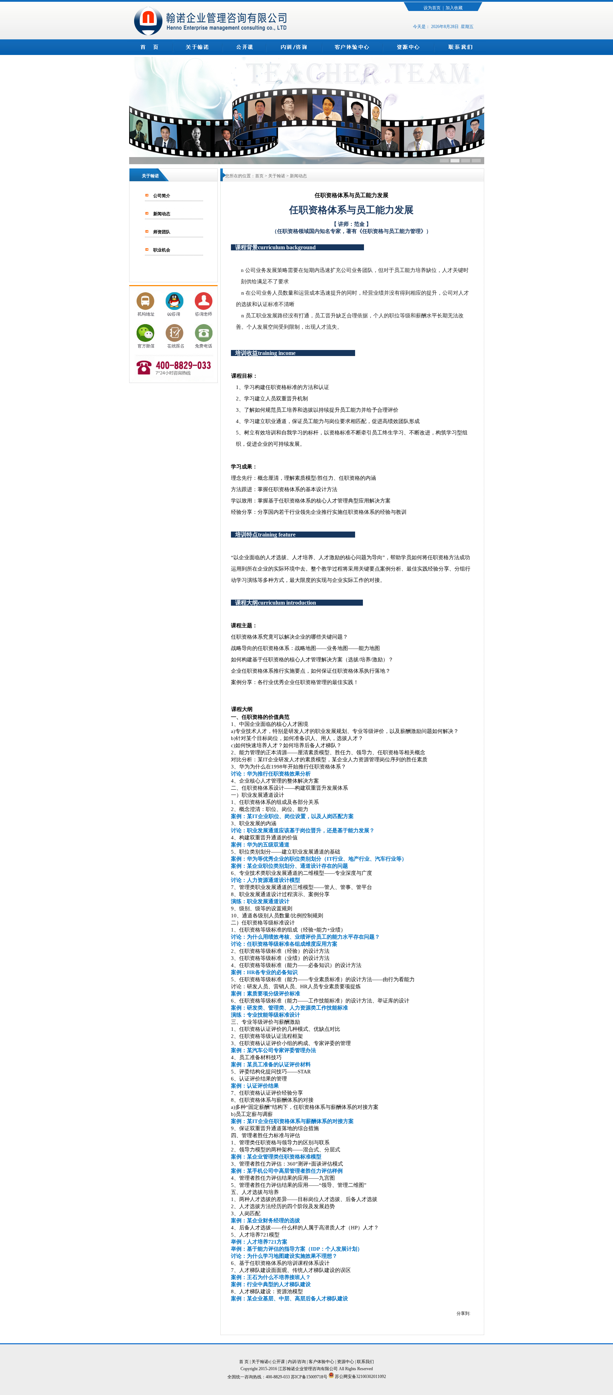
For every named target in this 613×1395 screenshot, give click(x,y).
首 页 (244, 1361)
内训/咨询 (297, 1361)
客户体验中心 (321, 1361)
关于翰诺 (260, 1361)
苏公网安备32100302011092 (360, 1376)
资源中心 (345, 1361)
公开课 (278, 1361)
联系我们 (365, 1361)
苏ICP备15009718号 (309, 1376)
